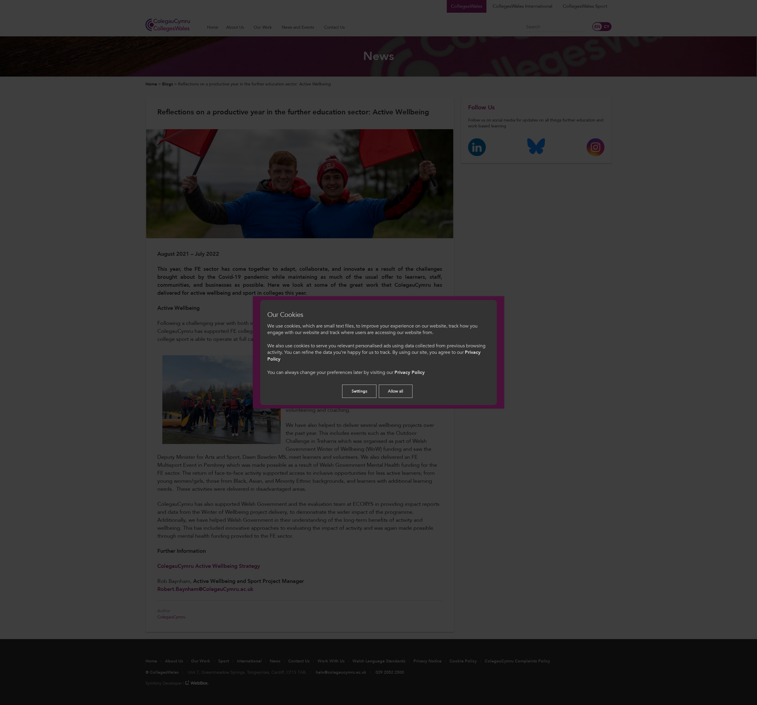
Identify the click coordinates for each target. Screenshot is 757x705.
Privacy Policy (409, 372)
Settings (359, 391)
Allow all (395, 391)
